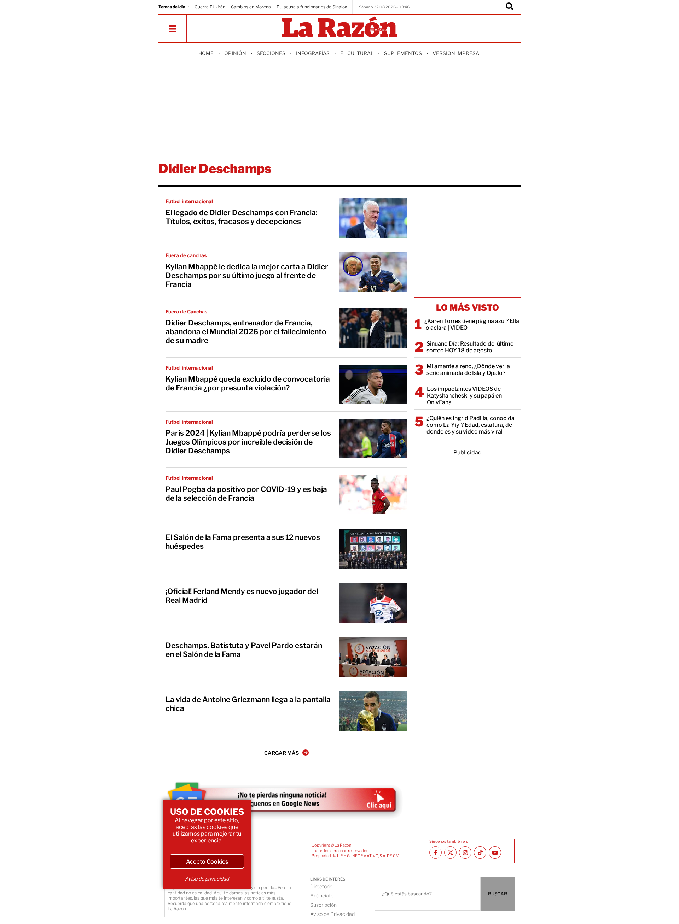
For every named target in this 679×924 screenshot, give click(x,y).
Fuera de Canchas (186, 311)
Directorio (321, 886)
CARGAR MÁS (281, 753)
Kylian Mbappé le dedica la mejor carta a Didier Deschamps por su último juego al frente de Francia (247, 275)
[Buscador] (509, 7)
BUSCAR (497, 893)
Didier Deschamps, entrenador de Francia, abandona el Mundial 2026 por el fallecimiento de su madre (246, 331)
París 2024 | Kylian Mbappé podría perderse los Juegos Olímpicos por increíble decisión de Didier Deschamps (248, 442)
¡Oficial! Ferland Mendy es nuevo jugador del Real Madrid (242, 596)
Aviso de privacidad (207, 879)
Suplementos (403, 53)
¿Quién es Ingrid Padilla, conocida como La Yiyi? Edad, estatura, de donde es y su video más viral (470, 425)
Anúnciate (321, 896)
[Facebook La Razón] (435, 852)
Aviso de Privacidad (332, 914)
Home (206, 53)
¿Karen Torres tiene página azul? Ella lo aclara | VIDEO (471, 324)
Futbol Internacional (189, 478)
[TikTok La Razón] (480, 852)
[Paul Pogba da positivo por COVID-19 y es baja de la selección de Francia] (373, 494)
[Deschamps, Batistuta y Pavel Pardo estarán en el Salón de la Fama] (373, 657)
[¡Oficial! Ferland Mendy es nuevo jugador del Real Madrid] (373, 603)
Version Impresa (456, 53)
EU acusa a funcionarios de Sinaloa (312, 7)
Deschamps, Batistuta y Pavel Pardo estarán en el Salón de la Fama (244, 650)
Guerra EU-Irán (210, 7)
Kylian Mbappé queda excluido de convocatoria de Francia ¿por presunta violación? (248, 383)
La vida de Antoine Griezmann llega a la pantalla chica (248, 704)
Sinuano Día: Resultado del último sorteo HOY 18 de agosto (470, 347)
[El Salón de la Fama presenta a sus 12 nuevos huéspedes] (373, 549)
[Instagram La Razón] (465, 852)
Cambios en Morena (251, 7)
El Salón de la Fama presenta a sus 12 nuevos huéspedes (243, 542)
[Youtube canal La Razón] (495, 852)
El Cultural (356, 53)
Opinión (235, 53)
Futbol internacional (189, 201)
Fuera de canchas (186, 255)
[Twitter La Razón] (450, 852)
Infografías (313, 53)
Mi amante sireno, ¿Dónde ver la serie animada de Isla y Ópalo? (468, 369)
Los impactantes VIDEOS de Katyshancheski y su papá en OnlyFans (464, 396)
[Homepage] (339, 27)
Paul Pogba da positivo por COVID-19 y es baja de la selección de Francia (246, 493)
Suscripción (323, 905)
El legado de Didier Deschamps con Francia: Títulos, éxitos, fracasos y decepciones (242, 217)
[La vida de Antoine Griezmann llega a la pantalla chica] (373, 711)
